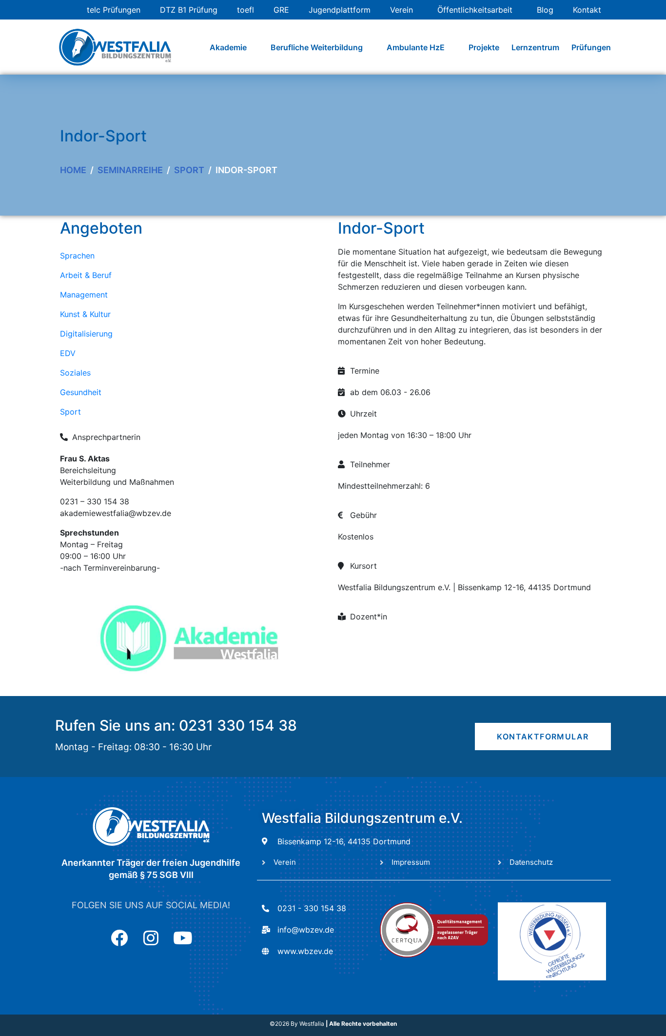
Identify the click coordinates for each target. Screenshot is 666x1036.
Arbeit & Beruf (86, 275)
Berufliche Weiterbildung (317, 47)
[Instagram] (150, 937)
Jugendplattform (340, 10)
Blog (545, 10)
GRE (281, 10)
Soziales (75, 373)
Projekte (484, 47)
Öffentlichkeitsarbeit (474, 10)
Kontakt (587, 10)
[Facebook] (119, 937)
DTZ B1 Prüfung (188, 10)
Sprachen (77, 255)
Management (84, 294)
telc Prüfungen (113, 10)
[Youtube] (182, 937)
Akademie (228, 47)
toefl (245, 10)
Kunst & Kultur (85, 314)
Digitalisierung (86, 334)
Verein (401, 10)
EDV (68, 353)
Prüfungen (591, 47)
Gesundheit (80, 392)
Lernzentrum (535, 47)
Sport (70, 412)
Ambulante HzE (416, 47)
